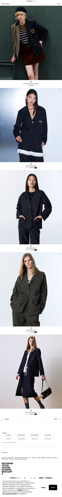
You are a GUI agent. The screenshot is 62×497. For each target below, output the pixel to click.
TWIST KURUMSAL (11, 457)
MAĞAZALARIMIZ (49, 457)
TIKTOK (5, 466)
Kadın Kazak (47, 438)
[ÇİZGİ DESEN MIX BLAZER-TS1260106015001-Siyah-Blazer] (31, 125)
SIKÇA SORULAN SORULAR (19, 457)
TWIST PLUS (11, 459)
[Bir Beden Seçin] (31, 82)
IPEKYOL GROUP (17, 459)
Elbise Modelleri (34, 435)
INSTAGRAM (7, 463)
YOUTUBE (6, 468)
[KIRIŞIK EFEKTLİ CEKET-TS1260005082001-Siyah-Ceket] (31, 207)
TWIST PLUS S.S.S (28, 457)
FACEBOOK (6, 470)
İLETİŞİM (38, 457)
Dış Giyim (8, 435)
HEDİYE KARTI (34, 457)
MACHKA (6, 459)
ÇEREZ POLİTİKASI (24, 459)
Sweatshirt (8, 438)
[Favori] (60, 7)
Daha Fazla (4, 452)
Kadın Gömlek (48, 435)
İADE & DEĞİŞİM (4, 457)
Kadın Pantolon (21, 435)
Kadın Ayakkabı (21, 438)
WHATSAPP (7, 472)
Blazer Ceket (34, 438)
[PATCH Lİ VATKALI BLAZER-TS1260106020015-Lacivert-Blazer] (31, 371)
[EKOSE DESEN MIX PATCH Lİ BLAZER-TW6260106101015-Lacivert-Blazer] (31, 43)
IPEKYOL (3, 459)
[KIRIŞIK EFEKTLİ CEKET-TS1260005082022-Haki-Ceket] (31, 289)
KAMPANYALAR (43, 457)
